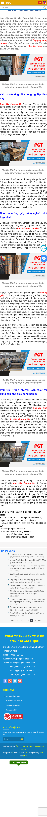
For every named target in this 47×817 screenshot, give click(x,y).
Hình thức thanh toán (13, 696)
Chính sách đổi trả (12, 710)
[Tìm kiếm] (44, 8)
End (39, 620)
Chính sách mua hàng (13, 705)
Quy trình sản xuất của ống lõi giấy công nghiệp (27, 574)
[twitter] (15, 681)
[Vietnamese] (40, 3)
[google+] (10, 681)
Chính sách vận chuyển (14, 701)
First (12, 620)
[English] (44, 3)
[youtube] (19, 681)
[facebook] (5, 681)
